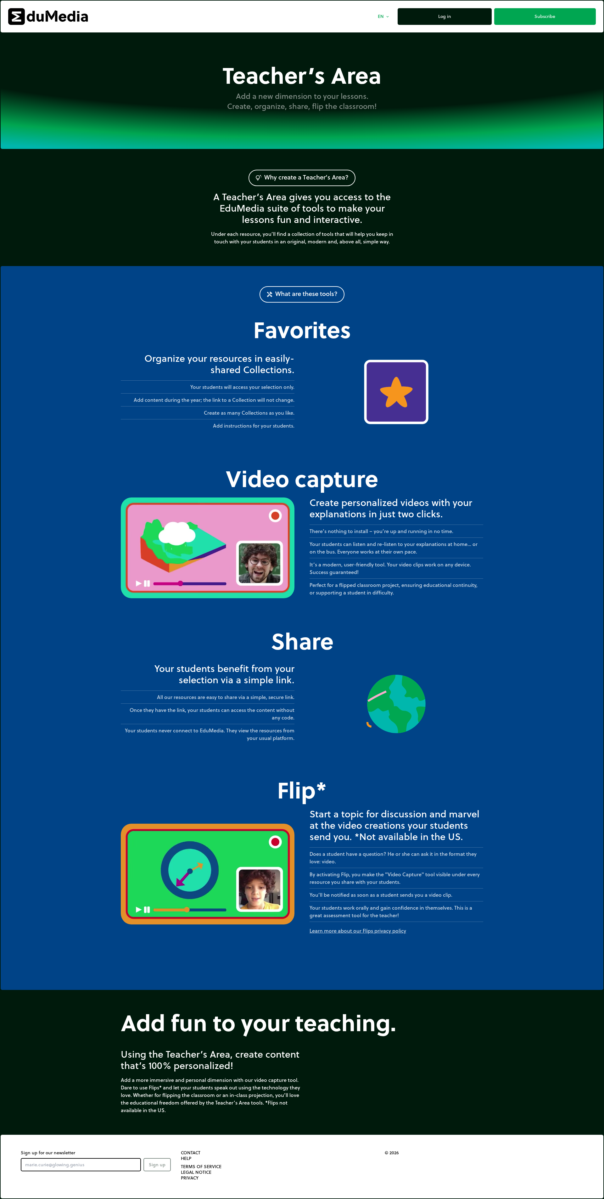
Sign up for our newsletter (48, 1153)
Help (186, 1158)
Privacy (190, 1178)
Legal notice (196, 1172)
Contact (190, 1153)
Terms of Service (201, 1166)
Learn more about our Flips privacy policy (358, 930)
